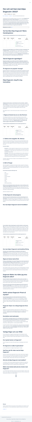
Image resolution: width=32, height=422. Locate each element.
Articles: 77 (5, 409)
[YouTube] (18, 421)
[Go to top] (0, 0)
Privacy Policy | (8, 419)
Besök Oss (24, 419)
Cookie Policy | (13, 419)
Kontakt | (17, 419)
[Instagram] (16, 421)
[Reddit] (20, 421)
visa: (11, 27)
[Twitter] (16, 375)
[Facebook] (12, 421)
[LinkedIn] (16, 376)
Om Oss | (20, 419)
